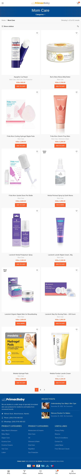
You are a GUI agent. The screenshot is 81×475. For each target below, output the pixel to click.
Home (4, 20)
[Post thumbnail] (45, 405)
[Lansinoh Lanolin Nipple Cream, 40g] (60, 230)
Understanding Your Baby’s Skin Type (63, 403)
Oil (29, 438)
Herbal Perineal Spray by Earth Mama (60, 195)
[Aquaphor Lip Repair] (21, 52)
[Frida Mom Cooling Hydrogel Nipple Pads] (21, 111)
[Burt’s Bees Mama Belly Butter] (60, 52)
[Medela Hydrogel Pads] (21, 349)
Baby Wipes (5, 434)
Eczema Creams (7, 445)
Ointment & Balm (64, 139)
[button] (21, 86)
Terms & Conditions (61, 438)
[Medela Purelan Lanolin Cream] (60, 349)
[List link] (20, 418)
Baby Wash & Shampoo (9, 430)
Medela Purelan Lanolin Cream (60, 373)
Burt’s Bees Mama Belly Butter (60, 77)
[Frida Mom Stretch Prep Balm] (60, 111)
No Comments (68, 406)
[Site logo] (40, 3)
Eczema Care (6, 441)
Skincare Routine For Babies (60, 413)
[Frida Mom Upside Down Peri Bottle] (21, 171)
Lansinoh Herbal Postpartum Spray (20, 255)
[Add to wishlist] (37, 33)
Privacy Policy (59, 430)
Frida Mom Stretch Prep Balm (60, 136)
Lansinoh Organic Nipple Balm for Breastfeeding (21, 314)
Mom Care (12, 79)
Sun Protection (27, 79)
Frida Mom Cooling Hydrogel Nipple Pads (21, 136)
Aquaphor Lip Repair (21, 77)
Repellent (31, 449)
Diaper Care (6, 438)
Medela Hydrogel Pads (20, 373)
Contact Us (58, 441)
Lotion (4, 452)
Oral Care (19, 79)
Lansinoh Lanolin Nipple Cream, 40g (60, 255)
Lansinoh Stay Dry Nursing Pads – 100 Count (60, 314)
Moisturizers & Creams (35, 430)
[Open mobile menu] (3, 3)
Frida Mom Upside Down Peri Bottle (21, 195)
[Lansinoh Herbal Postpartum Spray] (21, 230)
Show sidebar (9, 26)
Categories (40, 14)
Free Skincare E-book (62, 449)
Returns (57, 434)
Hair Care (5, 449)
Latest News (59, 445)
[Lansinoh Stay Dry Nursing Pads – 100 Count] (60, 289)
